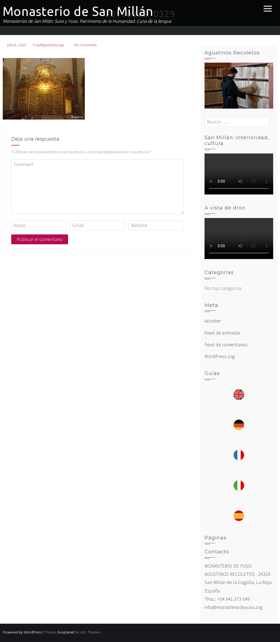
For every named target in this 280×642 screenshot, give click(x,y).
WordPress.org (220, 356)
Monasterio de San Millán (78, 11)
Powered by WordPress (22, 632)
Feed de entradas (222, 333)
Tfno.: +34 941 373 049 (227, 599)
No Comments (85, 44)
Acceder (213, 321)
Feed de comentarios (226, 344)
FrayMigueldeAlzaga (48, 44)
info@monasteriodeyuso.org (233, 607)
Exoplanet (65, 632)
